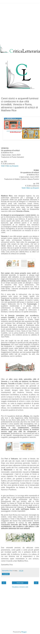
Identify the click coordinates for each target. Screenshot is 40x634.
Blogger (24, 632)
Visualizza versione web (20, 587)
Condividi (6, 574)
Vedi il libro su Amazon (9, 166)
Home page (20, 583)
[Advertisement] (20, 23)
